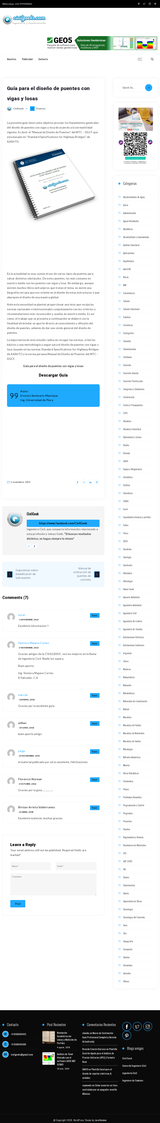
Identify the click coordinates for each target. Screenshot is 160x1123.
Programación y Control (133, 805)
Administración (129, 213)
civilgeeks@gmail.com (22, 1054)
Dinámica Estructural (132, 429)
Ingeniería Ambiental (132, 605)
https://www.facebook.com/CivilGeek (63, 523)
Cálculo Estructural (131, 309)
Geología (127, 557)
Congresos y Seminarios (133, 389)
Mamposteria (129, 677)
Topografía (128, 941)
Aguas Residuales (131, 221)
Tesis (125, 925)
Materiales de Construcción (135, 701)
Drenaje (126, 453)
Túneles (126, 957)
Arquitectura (128, 261)
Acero (125, 205)
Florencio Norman (30, 779)
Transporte (127, 949)
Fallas (125, 525)
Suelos (126, 893)
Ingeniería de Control (132, 621)
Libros (125, 661)
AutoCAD (127, 269)
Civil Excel (127, 1058)
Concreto (127, 365)
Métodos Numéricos (131, 757)
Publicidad (27, 59)
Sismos (126, 877)
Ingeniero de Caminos (132, 1080)
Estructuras (128, 493)
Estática (126, 485)
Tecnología (128, 909)
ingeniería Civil (129, 1073)
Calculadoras (129, 293)
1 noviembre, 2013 (20, 482)
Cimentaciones (129, 349)
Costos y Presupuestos (133, 405)
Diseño (126, 445)
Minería (126, 765)
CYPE (125, 413)
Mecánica (127, 717)
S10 (125, 853)
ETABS (126, 501)
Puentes (40, 108)
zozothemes (101, 1120)
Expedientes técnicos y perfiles (137, 517)
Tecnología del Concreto (134, 917)
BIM (124, 285)
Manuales (127, 685)
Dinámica (127, 421)
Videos (126, 981)
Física (125, 533)
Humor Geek (128, 589)
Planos (126, 789)
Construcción (129, 397)
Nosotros (11, 59)
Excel (125, 509)
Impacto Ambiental (131, 597)
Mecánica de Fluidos (132, 725)
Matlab (126, 709)
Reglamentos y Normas (133, 837)
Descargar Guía (53, 375)
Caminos (127, 317)
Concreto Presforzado (133, 381)
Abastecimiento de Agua (134, 197)
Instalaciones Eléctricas (133, 637)
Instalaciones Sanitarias (133, 645)
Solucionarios (129, 885)
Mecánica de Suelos (132, 741)
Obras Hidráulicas (131, 773)
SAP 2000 (127, 861)
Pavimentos (128, 781)
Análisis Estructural (131, 245)
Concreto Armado (131, 373)
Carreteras (128, 325)
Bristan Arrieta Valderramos (36, 807)
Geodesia (127, 549)
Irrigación (127, 653)
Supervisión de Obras (132, 901)
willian (22, 723)
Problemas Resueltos (132, 797)
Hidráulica (127, 573)
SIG (124, 869)
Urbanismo (127, 965)
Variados (127, 973)
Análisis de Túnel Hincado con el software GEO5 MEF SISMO (66, 1059)
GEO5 (125, 541)
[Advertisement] (53, 248)
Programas (128, 813)
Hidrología (128, 581)
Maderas (127, 669)
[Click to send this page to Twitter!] (84, 482)
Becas (126, 277)
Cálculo (126, 301)
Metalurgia (128, 749)
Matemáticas (128, 693)
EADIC (125, 461)
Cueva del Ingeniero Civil (134, 1065)
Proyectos (127, 821)
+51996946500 (18, 1044)
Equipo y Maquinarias (132, 469)
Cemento (127, 341)
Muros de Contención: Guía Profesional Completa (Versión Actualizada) (99, 1037)
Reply (95, 615)
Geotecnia (127, 565)
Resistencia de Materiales (134, 845)
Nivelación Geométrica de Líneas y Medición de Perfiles (67, 1038)
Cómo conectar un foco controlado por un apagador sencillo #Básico (99, 1089)
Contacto (43, 59)
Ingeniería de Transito (132, 629)
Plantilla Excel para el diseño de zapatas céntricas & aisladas (97, 1073)
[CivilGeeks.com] (24, 19)
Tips (125, 933)
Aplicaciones (128, 253)
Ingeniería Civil (130, 613)
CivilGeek (33, 513)
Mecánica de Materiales (133, 733)
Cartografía (128, 333)
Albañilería (128, 229)
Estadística (128, 477)
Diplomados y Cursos (132, 437)
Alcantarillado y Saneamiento (136, 237)
